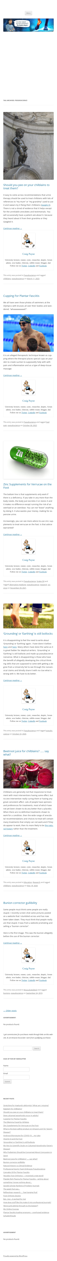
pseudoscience (18, 278)
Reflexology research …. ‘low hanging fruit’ (20, 1192)
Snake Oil (40, 581)
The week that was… (11, 1189)
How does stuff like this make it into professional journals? (27, 1202)
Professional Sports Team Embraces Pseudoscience (24, 1169)
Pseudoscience (30, 275)
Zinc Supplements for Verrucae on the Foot (27, 485)
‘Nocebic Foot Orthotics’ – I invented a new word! (23, 1175)
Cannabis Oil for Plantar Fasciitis (16, 1172)
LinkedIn (31, 266)
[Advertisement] (28, 65)
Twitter (24, 266)
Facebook (43, 266)
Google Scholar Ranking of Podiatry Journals (21, 1185)
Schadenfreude (9, 1215)
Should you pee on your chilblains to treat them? (26, 186)
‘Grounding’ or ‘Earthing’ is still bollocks (28, 633)
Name (5, 1065)
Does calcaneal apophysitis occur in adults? (21, 1115)
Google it (46, 205)
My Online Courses (11, 1209)
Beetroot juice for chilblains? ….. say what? (26, 752)
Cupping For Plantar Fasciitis (21, 296)
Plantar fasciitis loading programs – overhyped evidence (26, 1212)
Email (5, 1073)
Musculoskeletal (30, 990)
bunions (6, 993)
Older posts (10, 1010)
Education (28, 882)
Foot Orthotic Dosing (12, 1195)
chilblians (7, 885)
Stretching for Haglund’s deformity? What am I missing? (26, 1105)
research (43, 584)
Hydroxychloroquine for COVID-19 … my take (21, 1135)
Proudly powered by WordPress (15, 1256)
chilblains (7, 278)
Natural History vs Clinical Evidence (17, 1165)
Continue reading (12, 228)
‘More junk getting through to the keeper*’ (20, 1205)
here (5, 647)
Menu (28, 13)
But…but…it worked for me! (14, 1199)
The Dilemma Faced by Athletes (16, 1122)
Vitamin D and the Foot (12, 1139)
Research (36, 882)
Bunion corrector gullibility (20, 903)
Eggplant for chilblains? (12, 1109)
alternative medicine (17, 584)
